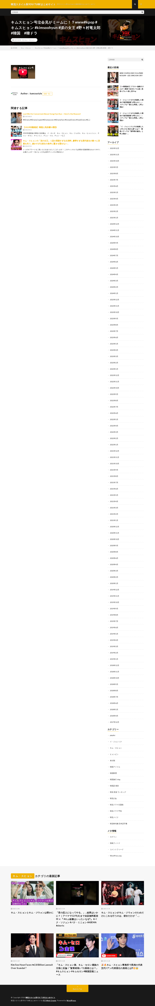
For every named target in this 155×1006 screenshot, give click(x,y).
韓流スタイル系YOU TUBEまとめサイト (40, 997)
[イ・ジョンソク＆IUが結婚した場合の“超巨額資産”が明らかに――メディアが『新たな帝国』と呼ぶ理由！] (113, 104)
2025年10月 (114, 161)
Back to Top (77, 989)
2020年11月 (114, 533)
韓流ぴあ (113, 798)
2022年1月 (114, 445)
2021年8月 (114, 476)
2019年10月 (114, 602)
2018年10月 (114, 678)
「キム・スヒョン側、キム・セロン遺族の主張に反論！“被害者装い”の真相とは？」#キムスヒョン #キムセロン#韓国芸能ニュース (77, 969)
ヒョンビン (114, 754)
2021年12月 (114, 451)
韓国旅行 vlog (115, 779)
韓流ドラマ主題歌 (117, 805)
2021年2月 (114, 514)
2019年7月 (114, 621)
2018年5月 (114, 709)
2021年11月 (114, 457)
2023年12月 (114, 300)
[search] (142, 12)
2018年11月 (114, 672)
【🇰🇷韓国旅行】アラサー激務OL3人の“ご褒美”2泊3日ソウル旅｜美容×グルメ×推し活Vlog (132, 88)
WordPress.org (115, 856)
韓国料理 (113, 773)
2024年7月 (114, 255)
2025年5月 (114, 192)
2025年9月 (114, 167)
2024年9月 (114, 243)
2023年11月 (114, 306)
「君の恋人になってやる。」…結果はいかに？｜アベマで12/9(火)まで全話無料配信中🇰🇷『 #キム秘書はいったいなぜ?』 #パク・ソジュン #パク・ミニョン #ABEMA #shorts (77, 919)
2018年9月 (114, 684)
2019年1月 (114, 659)
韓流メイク (114, 817)
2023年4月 (114, 350)
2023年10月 (114, 312)
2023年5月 (114, 344)
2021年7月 (114, 482)
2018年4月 (114, 716)
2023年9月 (114, 318)
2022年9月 (114, 394)
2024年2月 (114, 287)
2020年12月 (114, 527)
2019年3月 (114, 646)
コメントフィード (117, 849)
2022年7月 (114, 407)
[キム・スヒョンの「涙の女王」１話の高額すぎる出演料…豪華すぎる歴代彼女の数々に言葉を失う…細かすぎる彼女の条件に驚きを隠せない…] (16, 144)
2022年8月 (114, 400)
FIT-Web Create (49, 1001)
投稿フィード (115, 843)
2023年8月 (114, 325)
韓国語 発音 (114, 786)
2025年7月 (114, 180)
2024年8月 (114, 249)
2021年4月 (114, 501)
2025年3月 (114, 205)
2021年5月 (114, 495)
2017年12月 (114, 722)
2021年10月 (114, 463)
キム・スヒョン (30, 40)
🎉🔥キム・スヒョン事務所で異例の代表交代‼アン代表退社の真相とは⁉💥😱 (122, 966)
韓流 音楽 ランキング (118, 792)
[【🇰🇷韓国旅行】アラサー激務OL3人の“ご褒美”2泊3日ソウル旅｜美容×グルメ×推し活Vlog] (113, 90)
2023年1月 (114, 369)
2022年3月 (114, 432)
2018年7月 (114, 697)
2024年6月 (114, 262)
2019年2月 (114, 653)
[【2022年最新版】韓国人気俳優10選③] (16, 131)
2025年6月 (114, 186)
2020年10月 (114, 539)
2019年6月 (114, 627)
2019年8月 (114, 615)
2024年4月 (114, 274)
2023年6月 (114, 337)
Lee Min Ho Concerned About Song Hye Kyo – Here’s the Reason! (52, 114)
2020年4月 (114, 564)
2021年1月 (114, 520)
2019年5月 (114, 634)
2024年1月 (114, 293)
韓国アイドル (115, 767)
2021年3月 (114, 508)
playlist (112, 735)
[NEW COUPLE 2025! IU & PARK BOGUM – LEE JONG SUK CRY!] (113, 77)
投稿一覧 (47, 94)
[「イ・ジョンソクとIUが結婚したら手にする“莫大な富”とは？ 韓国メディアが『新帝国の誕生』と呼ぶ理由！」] (113, 130)
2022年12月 (114, 375)
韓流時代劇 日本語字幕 (118, 824)
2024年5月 (114, 268)
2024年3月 (114, 281)
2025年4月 (114, 199)
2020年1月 (114, 583)
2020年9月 (114, 545)
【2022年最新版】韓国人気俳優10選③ (40, 127)
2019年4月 (114, 640)
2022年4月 (114, 426)
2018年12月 (114, 665)
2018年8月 (114, 691)
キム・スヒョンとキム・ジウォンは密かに (32, 912)
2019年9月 (114, 609)
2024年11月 (114, 230)
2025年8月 (114, 173)
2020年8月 (114, 552)
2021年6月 (114, 489)
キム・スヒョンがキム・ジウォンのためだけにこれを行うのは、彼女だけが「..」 (122, 914)
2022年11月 (114, 382)
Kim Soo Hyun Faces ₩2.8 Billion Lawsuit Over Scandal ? (32, 966)
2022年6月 (114, 413)
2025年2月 (114, 211)
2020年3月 (114, 571)
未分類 (112, 760)
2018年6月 (114, 703)
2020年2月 (114, 577)
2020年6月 (114, 558)
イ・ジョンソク (116, 742)
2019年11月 (114, 596)
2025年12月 (114, 148)
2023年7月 (114, 331)
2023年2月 (114, 363)
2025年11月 (114, 155)
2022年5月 (114, 419)
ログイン (113, 837)
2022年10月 (114, 388)
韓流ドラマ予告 (116, 811)
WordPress (71, 1001)
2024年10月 (114, 236)
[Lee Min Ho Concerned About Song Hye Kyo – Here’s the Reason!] (16, 117)
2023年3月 (114, 356)
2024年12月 (114, 224)
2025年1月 (114, 218)
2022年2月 (114, 438)
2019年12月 (114, 590)
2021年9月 (114, 470)
